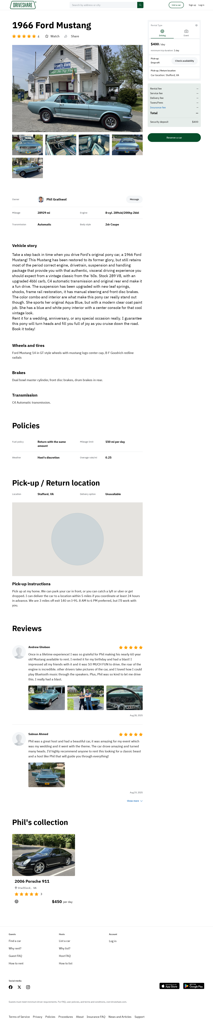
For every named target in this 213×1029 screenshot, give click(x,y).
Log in (112, 941)
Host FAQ (65, 956)
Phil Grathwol (56, 199)
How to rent (16, 963)
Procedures (65, 1017)
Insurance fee (158, 107)
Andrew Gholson (39, 647)
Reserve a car (174, 137)
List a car (176, 5)
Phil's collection (40, 822)
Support (139, 1017)
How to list (65, 963)
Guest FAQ (15, 956)
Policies (50, 1017)
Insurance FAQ (96, 1017)
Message (134, 199)
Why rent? (15, 948)
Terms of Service (19, 1017)
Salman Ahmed (38, 734)
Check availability (184, 60)
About (80, 1017)
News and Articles (120, 1017)
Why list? (64, 948)
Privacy (37, 1017)
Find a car (15, 941)
